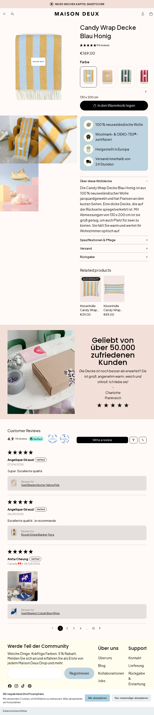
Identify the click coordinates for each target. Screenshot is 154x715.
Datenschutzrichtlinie (15, 711)
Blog (102, 665)
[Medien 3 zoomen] (57, 139)
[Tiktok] (23, 686)
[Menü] (4, 14)
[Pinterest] (29, 686)
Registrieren (79, 673)
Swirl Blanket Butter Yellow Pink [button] (40, 485)
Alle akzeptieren (97, 697)
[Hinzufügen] (119, 311)
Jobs (101, 680)
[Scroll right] (145, 91)
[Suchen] (12, 14)
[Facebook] (10, 686)
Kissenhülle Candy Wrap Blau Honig (88, 308)
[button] (88, 45)
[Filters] (133, 440)
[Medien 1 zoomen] (38, 67)
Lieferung (136, 665)
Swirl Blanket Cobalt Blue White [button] (40, 613)
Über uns (105, 658)
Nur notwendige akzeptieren (131, 697)
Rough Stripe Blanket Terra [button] (37, 534)
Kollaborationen (111, 673)
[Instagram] (16, 686)
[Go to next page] (101, 628)
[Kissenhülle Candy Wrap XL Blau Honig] (114, 289)
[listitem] (88, 76)
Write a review (102, 440)
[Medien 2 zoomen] (19, 139)
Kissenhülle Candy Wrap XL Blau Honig (113, 308)
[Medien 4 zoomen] (19, 187)
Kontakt (134, 658)
